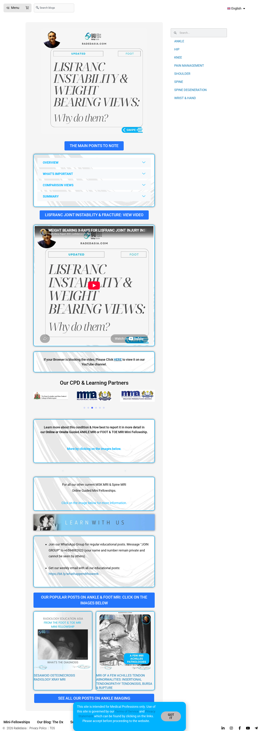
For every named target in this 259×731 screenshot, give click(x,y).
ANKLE (179, 41)
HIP (176, 49)
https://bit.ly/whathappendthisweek (74, 574)
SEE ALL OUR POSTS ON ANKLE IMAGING (94, 698)
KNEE (178, 57)
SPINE (178, 82)
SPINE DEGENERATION (190, 90)
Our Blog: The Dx (50, 722)
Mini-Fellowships (17, 722)
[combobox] (54, 8)
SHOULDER (182, 73)
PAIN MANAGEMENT (189, 65)
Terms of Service (126, 711)
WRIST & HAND (185, 98)
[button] (18, 8)
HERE (118, 359)
